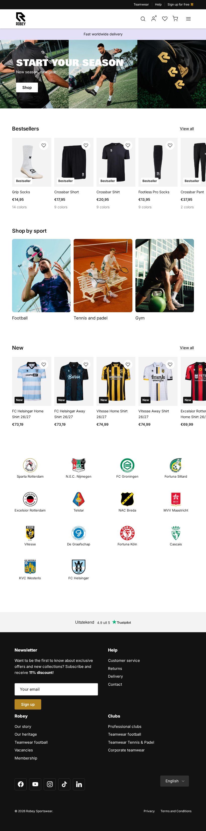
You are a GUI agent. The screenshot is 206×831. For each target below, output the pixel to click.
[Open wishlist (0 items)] (164, 18)
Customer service (124, 660)
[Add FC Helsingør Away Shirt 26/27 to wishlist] (85, 364)
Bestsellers (25, 128)
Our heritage (26, 734)
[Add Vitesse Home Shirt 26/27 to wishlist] (127, 364)
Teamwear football (31, 742)
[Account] (153, 19)
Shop (27, 87)
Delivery (115, 676)
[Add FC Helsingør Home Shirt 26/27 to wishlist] (43, 364)
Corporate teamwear (126, 750)
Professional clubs (124, 726)
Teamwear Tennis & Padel (131, 742)
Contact (115, 684)
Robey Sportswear (39, 811)
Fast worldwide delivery (103, 34)
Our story (23, 726)
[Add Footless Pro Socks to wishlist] (170, 145)
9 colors (60, 207)
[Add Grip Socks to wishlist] (43, 145)
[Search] (143, 19)
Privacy (149, 811)
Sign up (28, 704)
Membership (26, 758)
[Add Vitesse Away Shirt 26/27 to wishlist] (170, 364)
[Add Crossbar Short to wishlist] (85, 145)
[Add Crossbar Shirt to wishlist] (127, 145)
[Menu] (188, 18)
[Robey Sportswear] (20, 18)
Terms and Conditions (176, 811)
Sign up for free (179, 4)
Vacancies (24, 750)
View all (187, 128)
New (17, 348)
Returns (115, 668)
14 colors (19, 207)
